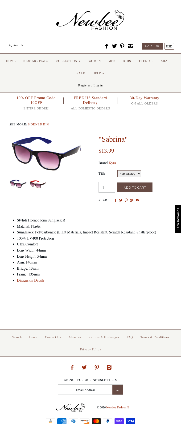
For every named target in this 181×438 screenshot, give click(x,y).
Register (84, 85)
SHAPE (168, 61)
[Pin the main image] (126, 200)
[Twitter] (114, 46)
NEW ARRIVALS (35, 61)
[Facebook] (106, 46)
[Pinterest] (122, 46)
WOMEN (94, 61)
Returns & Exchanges (104, 337)
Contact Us (53, 337)
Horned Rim (38, 124)
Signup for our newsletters (90, 380)
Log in (98, 85)
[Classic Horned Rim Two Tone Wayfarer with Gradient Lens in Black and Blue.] (45, 137)
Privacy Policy (90, 349)
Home (33, 337)
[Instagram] (130, 46)
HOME (11, 61)
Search (17, 337)
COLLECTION (68, 61)
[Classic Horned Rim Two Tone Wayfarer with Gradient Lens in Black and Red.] (37, 182)
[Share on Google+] (131, 200)
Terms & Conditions (154, 337)
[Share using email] (137, 200)
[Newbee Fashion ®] (90, 7)
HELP (98, 73)
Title (102, 173)
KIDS (127, 61)
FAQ (130, 337)
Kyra (112, 162)
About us (75, 337)
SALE (81, 73)
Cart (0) (152, 46)
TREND (146, 61)
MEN (112, 61)
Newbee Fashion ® (117, 407)
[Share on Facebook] (115, 200)
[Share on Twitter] (121, 200)
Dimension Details (31, 280)
